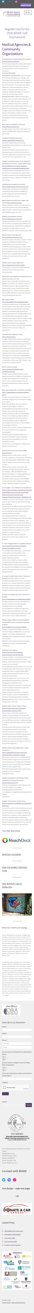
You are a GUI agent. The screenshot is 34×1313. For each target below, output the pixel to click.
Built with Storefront (18, 1303)
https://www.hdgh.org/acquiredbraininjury (15, 302)
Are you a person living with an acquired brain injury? (17, 1053)
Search (4, 1102)
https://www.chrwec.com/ (10, 783)
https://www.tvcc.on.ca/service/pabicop (14, 627)
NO (5, 1059)
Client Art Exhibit (9, 1238)
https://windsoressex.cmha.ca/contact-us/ (15, 187)
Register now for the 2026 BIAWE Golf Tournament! (17, 33)
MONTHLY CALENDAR (11, 854)
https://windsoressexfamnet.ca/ (12, 237)
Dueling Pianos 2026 (10, 1241)
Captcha (5, 1082)
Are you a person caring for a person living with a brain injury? (16, 1064)
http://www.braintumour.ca (10, 127)
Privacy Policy (6, 1303)
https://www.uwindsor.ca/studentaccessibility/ (16, 599)
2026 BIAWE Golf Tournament (13, 1231)
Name (4, 1027)
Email (4, 1033)
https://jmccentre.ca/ (9, 337)
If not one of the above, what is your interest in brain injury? (17, 1074)
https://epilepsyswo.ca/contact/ (12, 219)
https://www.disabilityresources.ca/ (13, 140)
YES (6, 1057)
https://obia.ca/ (7, 453)
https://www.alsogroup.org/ (11, 61)
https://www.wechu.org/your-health (13, 265)
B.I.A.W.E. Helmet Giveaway (12, 1245)
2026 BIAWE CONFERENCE (12, 1234)
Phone (4, 1040)
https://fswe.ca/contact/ (14, 203)
